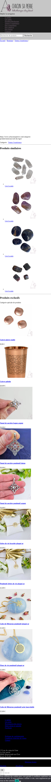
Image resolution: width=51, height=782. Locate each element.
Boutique (10, 41)
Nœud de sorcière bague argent (11, 423)
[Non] (20, 781)
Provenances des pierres (13, 724)
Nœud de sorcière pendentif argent (13, 503)
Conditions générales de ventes (15, 738)
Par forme (9, 29)
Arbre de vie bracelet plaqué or (11, 543)
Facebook (8, 728)
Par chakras (9, 27)
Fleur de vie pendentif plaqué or (12, 665)
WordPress (19, 766)
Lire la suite (9, 186)
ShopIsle (3, 766)
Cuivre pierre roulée (7, 340)
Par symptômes (10, 25)
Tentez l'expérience (21, 41)
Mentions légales (30, 762)
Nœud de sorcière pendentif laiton (12, 463)
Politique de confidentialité (14, 736)
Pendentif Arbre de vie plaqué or (12, 584)
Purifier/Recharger (12, 21)
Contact (8, 31)
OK (2, 770)
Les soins (8, 19)
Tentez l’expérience (12, 23)
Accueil (2, 41)
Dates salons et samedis (13, 726)
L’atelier (8, 18)
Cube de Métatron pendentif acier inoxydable (17, 707)
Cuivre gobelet (5, 381)
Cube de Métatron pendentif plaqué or (14, 624)
